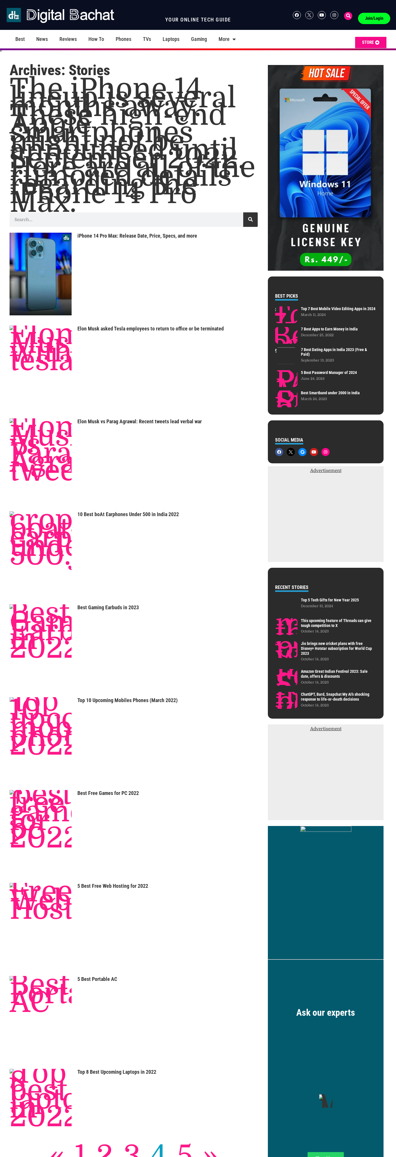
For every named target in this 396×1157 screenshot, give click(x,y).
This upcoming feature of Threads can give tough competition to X (336, 623)
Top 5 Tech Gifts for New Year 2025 (330, 600)
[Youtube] (322, 15)
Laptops (171, 39)
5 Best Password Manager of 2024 (329, 372)
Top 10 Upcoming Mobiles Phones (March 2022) (127, 700)
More (224, 39)
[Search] (250, 219)
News (42, 39)
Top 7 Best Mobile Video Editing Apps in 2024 (338, 308)
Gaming (199, 39)
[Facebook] (297, 15)
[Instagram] (334, 15)
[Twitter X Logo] (309, 15)
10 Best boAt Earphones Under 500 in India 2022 (128, 514)
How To (96, 39)
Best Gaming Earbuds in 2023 (108, 607)
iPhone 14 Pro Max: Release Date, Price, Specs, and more (137, 236)
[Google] (302, 452)
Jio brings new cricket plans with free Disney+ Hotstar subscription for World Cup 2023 (336, 648)
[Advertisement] (326, 521)
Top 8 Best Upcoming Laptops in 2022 (116, 1072)
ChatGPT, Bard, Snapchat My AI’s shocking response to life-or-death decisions (335, 697)
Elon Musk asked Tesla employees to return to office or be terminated (150, 329)
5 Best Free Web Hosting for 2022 (112, 886)
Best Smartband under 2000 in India (330, 393)
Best (20, 39)
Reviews (68, 39)
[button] (348, 16)
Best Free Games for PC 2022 (108, 793)
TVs (147, 39)
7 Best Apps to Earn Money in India (329, 329)
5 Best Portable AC (97, 979)
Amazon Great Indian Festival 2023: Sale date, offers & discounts (334, 674)
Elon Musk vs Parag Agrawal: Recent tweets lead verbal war (139, 421)
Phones (123, 39)
